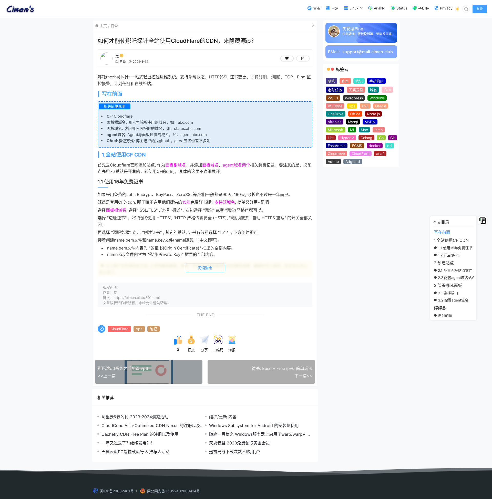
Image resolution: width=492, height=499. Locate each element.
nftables (334, 122)
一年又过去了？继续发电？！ (128, 442)
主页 (103, 26)
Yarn (387, 89)
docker (375, 145)
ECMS (357, 145)
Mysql (353, 122)
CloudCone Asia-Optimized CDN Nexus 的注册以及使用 (152, 425)
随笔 (331, 81)
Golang (366, 138)
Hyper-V (347, 138)
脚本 (345, 81)
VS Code (335, 106)
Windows (377, 98)
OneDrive (335, 114)
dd (389, 145)
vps (139, 329)
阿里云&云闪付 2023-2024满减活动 (134, 416)
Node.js (373, 114)
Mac (364, 130)
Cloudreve (336, 153)
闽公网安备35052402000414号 (173, 491)
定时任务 (335, 90)
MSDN (370, 122)
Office (355, 114)
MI (352, 130)
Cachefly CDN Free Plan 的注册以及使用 (139, 434)
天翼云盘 (356, 90)
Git (392, 138)
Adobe (333, 161)
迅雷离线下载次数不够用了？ (235, 451)
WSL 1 (333, 98)
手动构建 (376, 81)
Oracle (380, 106)
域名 (373, 90)
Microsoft (335, 130)
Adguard (352, 161)
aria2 (380, 153)
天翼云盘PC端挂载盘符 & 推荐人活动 (135, 451)
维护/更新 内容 (223, 416)
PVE (365, 106)
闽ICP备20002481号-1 (118, 491)
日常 (114, 26)
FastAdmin (336, 145)
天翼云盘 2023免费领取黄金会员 (239, 442)
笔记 (153, 329)
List (331, 138)
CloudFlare (119, 329)
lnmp (379, 130)
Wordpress (354, 98)
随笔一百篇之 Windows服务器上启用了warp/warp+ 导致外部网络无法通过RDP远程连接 (260, 434)
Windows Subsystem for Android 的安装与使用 (254, 425)
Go (381, 138)
